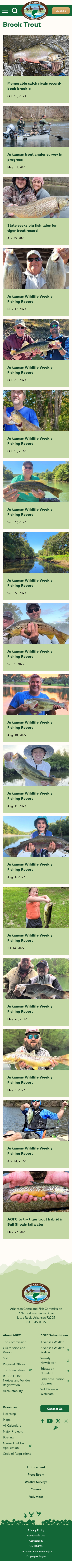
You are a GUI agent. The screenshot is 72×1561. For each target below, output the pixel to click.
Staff (6, 1358)
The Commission (14, 1342)
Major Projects (13, 1431)
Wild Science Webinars (49, 1391)
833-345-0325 (36, 1322)
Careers (36, 1489)
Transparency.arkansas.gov (36, 1551)
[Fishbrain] (55, 1427)
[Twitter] (58, 1420)
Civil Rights (36, 1546)
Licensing (9, 1414)
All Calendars (12, 1425)
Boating (8, 1437)
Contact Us (55, 1409)
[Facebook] (42, 1421)
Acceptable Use (36, 1535)
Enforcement (36, 1467)
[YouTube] (50, 1421)
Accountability (13, 1391)
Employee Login (36, 1556)
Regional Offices (14, 1364)
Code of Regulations (17, 1454)
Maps (7, 1420)
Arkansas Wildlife (52, 1342)
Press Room (36, 1474)
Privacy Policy (36, 1530)
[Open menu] (5, 10)
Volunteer (36, 1497)
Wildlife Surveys (36, 1482)
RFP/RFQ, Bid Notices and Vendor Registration (16, 1380)
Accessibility (36, 1540)
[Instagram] (66, 1421)
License (61, 10)
